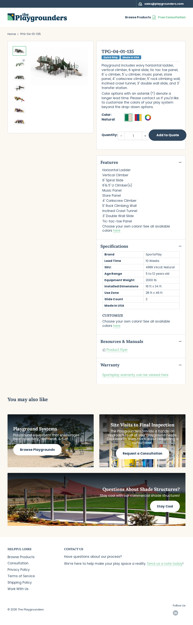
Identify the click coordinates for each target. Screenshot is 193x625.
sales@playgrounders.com (164, 4)
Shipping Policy (20, 582)
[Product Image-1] (19, 51)
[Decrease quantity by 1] (121, 136)
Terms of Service (21, 576)
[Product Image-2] (19, 64)
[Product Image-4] (19, 88)
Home (12, 34)
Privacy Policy (19, 569)
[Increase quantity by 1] (145, 136)
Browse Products (138, 17)
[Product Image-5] (19, 99)
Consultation (18, 563)
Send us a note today (164, 563)
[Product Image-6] (19, 110)
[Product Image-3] (19, 77)
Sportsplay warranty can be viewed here (135, 375)
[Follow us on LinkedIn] (175, 613)
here (116, 230)
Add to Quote (167, 135)
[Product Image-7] (19, 121)
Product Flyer (117, 349)
